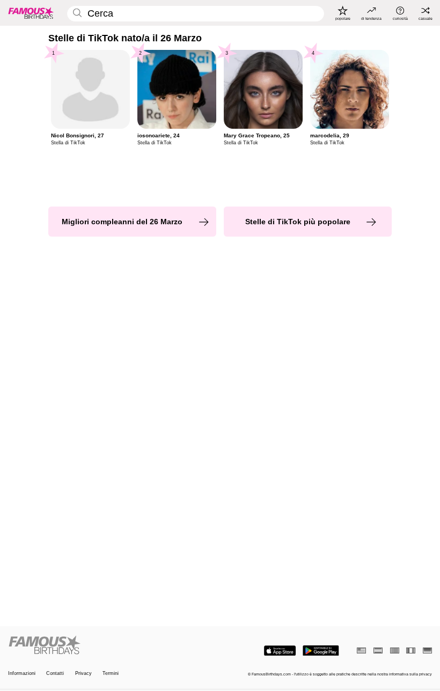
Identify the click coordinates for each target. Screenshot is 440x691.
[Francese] (410, 650)
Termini (110, 673)
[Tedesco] (427, 650)
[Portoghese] (394, 650)
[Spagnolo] (378, 650)
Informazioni (21, 673)
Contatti (55, 673)
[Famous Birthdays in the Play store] (321, 650)
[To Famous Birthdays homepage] (31, 12)
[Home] (112, 645)
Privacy (83, 673)
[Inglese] (361, 650)
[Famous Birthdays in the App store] (280, 650)
